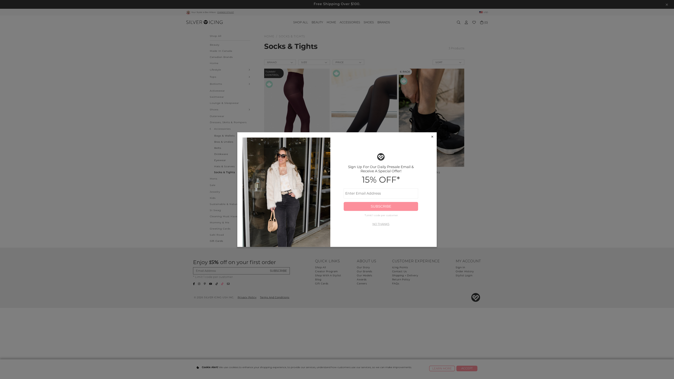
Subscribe (381, 206)
